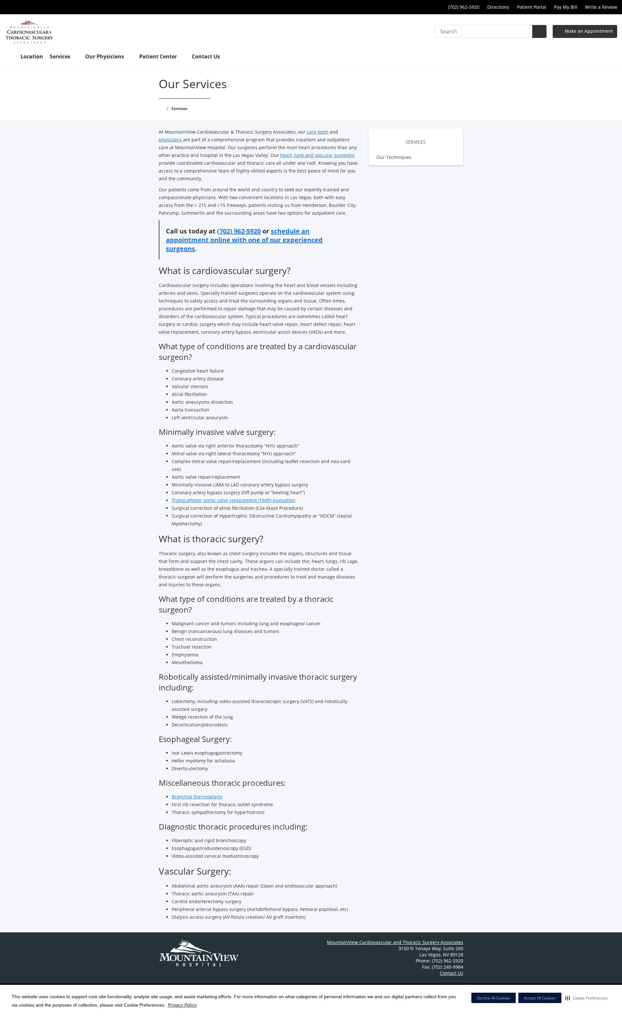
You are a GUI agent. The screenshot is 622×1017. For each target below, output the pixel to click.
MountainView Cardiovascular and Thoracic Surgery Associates (395, 942)
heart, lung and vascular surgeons (317, 155)
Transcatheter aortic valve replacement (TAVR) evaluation (233, 500)
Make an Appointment (588, 31)
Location (31, 56)
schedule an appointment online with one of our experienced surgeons (244, 240)
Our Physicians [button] (105, 56)
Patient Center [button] (158, 56)
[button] (586, 998)
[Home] (9, 57)
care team (317, 132)
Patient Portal (531, 7)
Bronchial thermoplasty (197, 797)
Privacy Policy (182, 1005)
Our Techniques (393, 157)
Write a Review (601, 7)
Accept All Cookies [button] (540, 998)
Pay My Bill (565, 7)
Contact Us (206, 56)
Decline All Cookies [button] (493, 998)
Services (416, 142)
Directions (498, 7)
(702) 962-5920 (239, 231)
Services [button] (61, 56)
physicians (170, 140)
